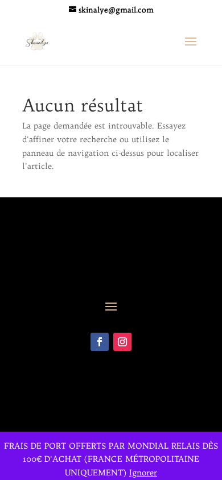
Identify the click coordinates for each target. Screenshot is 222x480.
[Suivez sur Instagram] (122, 342)
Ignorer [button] (143, 472)
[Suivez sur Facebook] (100, 342)
